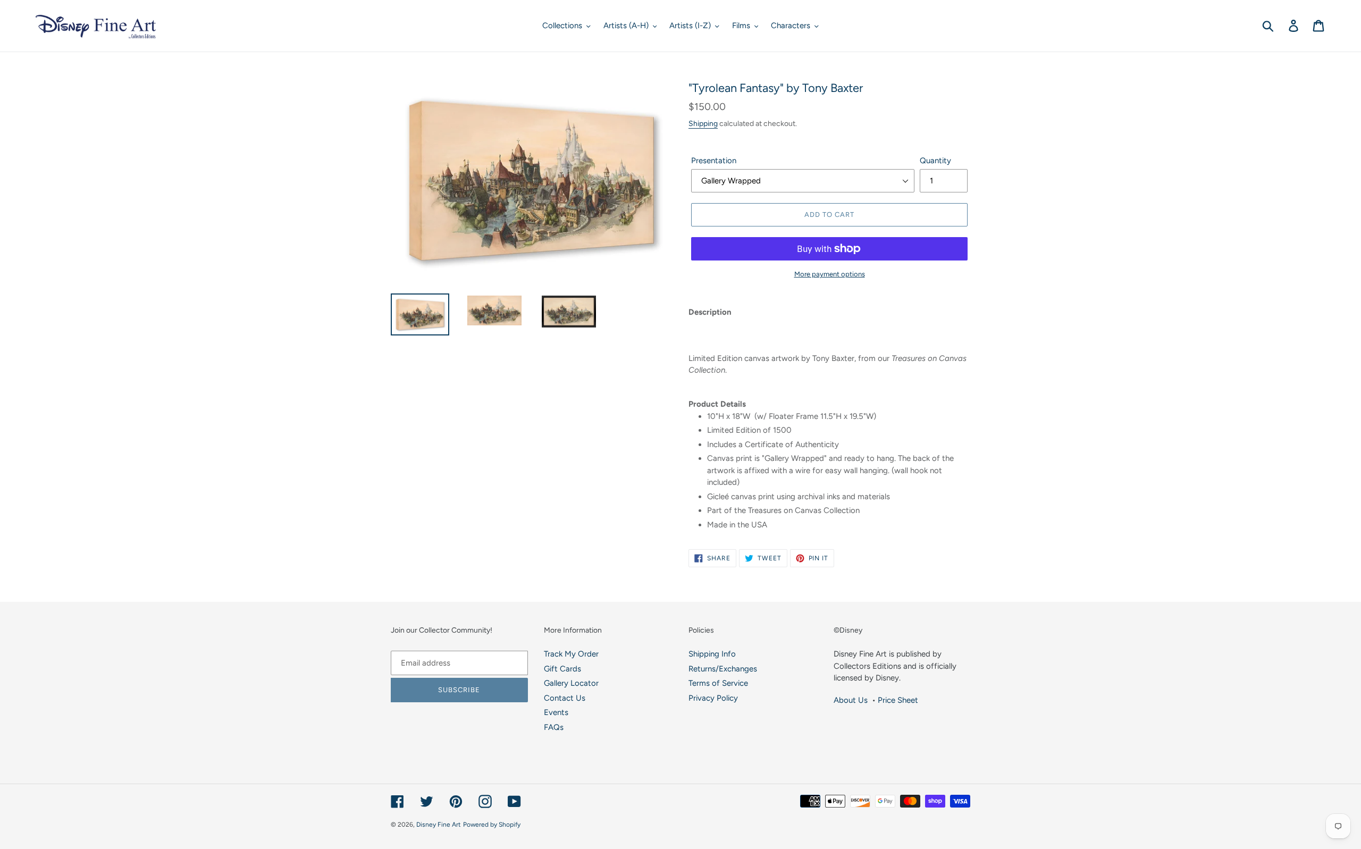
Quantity (935, 160)
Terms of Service (718, 683)
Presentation (713, 160)
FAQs (554, 727)
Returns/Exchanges (722, 669)
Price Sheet (898, 700)
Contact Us (564, 698)
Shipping (703, 123)
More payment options (829, 274)
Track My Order (571, 654)
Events (556, 712)
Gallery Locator (571, 683)
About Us (851, 700)
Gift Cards (562, 669)
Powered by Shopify (491, 824)
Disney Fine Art (438, 824)
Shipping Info (712, 654)
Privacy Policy (713, 698)
